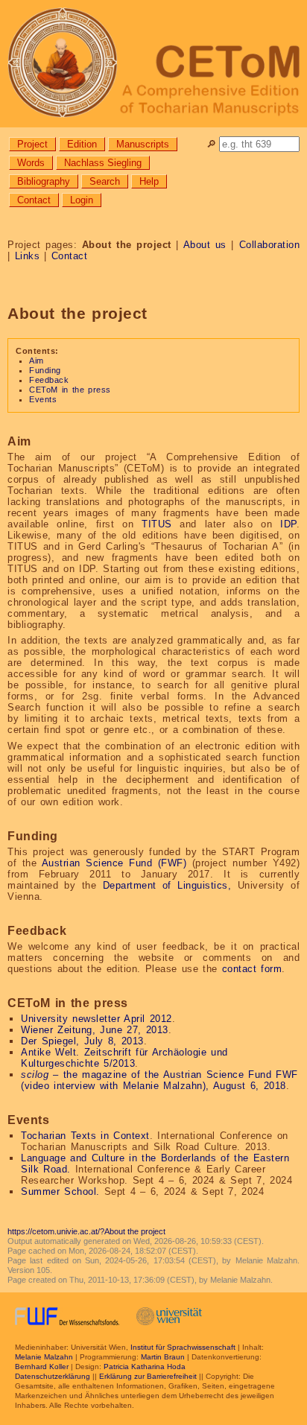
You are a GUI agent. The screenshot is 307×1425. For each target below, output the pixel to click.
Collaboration (269, 244)
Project (32, 144)
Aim (36, 360)
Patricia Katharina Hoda (145, 1366)
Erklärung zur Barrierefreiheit (148, 1376)
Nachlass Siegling (103, 162)
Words (31, 162)
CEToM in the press (70, 389)
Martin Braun (163, 1357)
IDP (288, 524)
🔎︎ (211, 144)
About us (205, 244)
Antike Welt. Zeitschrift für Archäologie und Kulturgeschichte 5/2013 (124, 1058)
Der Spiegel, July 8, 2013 (82, 1041)
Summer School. (60, 1191)
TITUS (157, 524)
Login (81, 200)
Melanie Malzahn (44, 1357)
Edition (82, 144)
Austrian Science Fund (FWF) (114, 863)
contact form (252, 968)
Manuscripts (142, 144)
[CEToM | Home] (153, 63)
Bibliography (43, 181)
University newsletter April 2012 (96, 1018)
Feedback (49, 379)
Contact (34, 200)
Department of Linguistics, (167, 885)
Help (149, 181)
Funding (45, 370)
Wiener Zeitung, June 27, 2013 (94, 1029)
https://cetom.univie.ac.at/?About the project (86, 1231)
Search (104, 181)
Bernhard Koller (42, 1366)
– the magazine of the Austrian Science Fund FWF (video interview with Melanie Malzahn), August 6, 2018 (159, 1080)
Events (43, 399)
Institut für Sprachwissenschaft (182, 1347)
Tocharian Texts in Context (85, 1135)
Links (27, 255)
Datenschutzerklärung (52, 1376)
